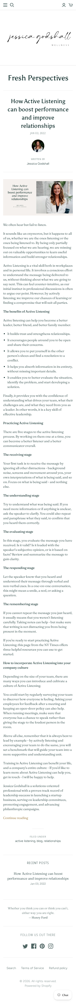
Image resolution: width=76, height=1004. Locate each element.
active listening (25, 841)
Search (11, 968)
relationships (52, 841)
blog (39, 841)
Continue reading (15, 818)
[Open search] (12, 5)
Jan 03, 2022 (38, 133)
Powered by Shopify (38, 986)
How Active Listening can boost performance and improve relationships (38, 875)
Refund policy (58, 968)
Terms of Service (32, 968)
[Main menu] (5, 5)
